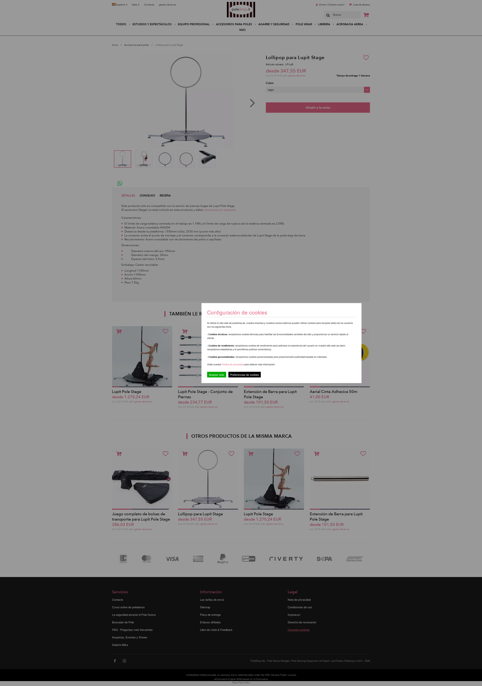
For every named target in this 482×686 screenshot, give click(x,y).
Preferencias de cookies (244, 374)
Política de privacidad (233, 364)
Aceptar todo (216, 374)
